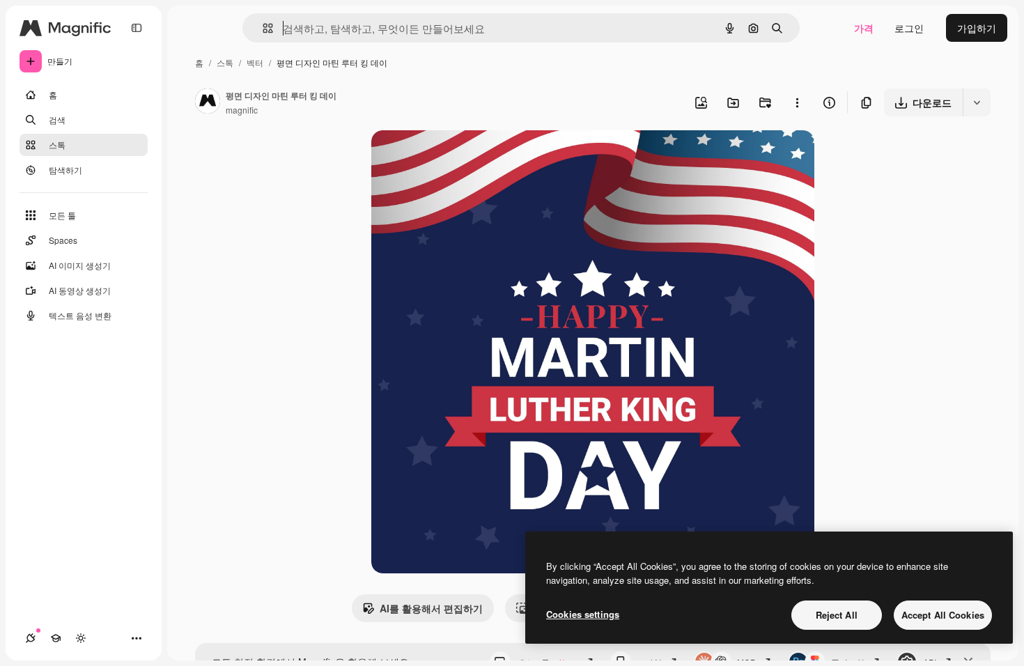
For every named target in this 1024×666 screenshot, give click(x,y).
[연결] (31, 638)
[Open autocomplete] (262, 28)
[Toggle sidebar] (136, 28)
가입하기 (976, 28)
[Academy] (56, 638)
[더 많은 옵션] (797, 102)
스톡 (225, 62)
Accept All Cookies (942, 614)
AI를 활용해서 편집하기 (431, 608)
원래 (451, 157)
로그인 (909, 28)
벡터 (255, 62)
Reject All (837, 614)
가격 (864, 28)
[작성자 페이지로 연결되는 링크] (207, 102)
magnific (242, 110)
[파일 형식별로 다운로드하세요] (977, 102)
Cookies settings (582, 614)
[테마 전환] (81, 638)
